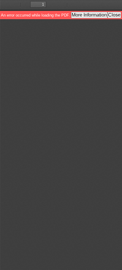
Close (114, 14)
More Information (89, 14)
